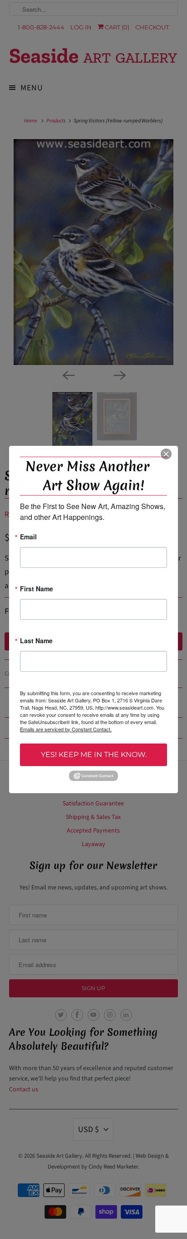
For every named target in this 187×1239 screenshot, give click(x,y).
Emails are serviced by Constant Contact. (66, 729)
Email (28, 537)
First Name (36, 589)
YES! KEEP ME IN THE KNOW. (94, 754)
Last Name (36, 641)
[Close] (166, 454)
